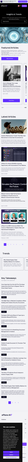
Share (4, 297)
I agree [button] (11, 452)
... (19, 244)
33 (22, 244)
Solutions (3, 419)
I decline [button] (11, 454)
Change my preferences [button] (11, 457)
